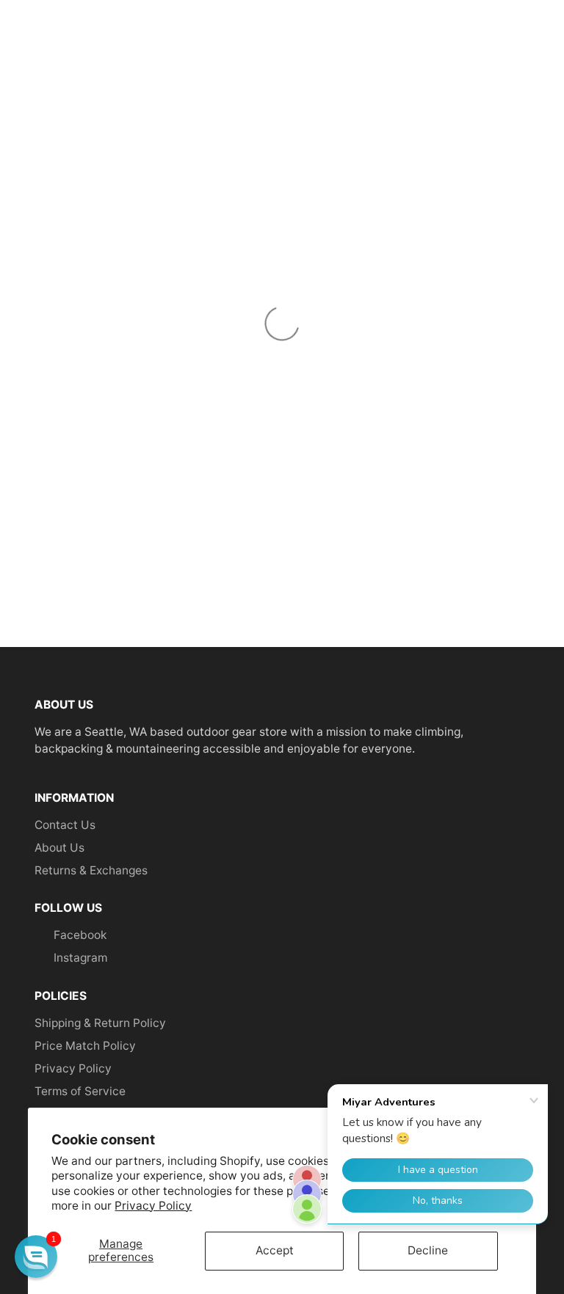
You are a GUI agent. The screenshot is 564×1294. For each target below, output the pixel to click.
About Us (59, 848)
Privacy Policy (153, 1206)
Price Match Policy (85, 1046)
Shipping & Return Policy (100, 1023)
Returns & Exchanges (91, 870)
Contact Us (65, 825)
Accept (275, 1250)
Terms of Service (80, 1091)
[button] (36, 1256)
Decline (428, 1250)
